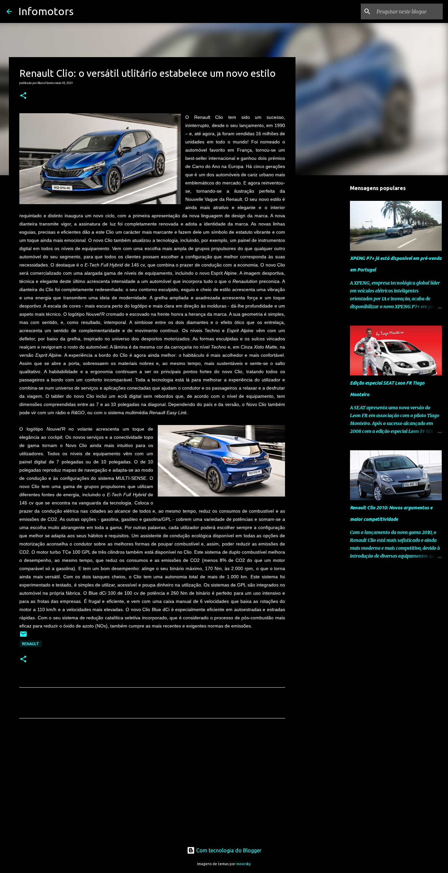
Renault (30, 644)
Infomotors (45, 11)
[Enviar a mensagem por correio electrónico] (23, 636)
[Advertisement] (152, 785)
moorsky (243, 864)
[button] (23, 96)
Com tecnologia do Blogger (228, 850)
